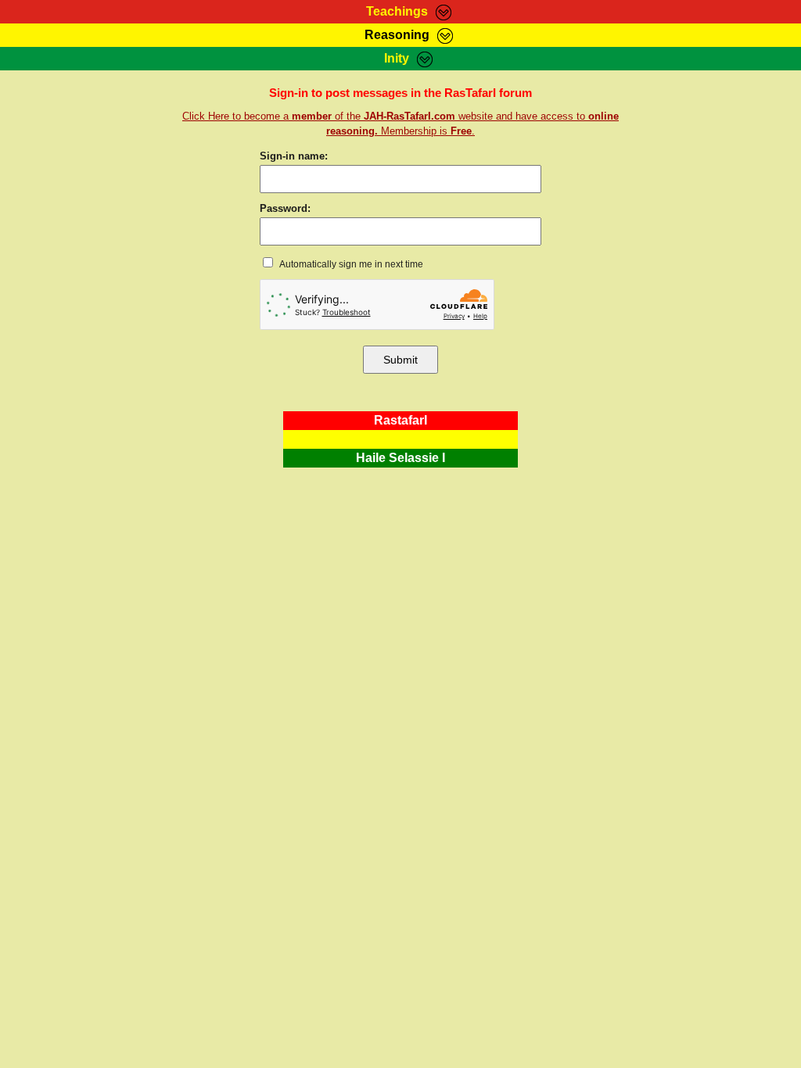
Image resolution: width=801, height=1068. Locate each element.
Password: (285, 208)
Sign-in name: (294, 156)
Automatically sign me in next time (350, 264)
